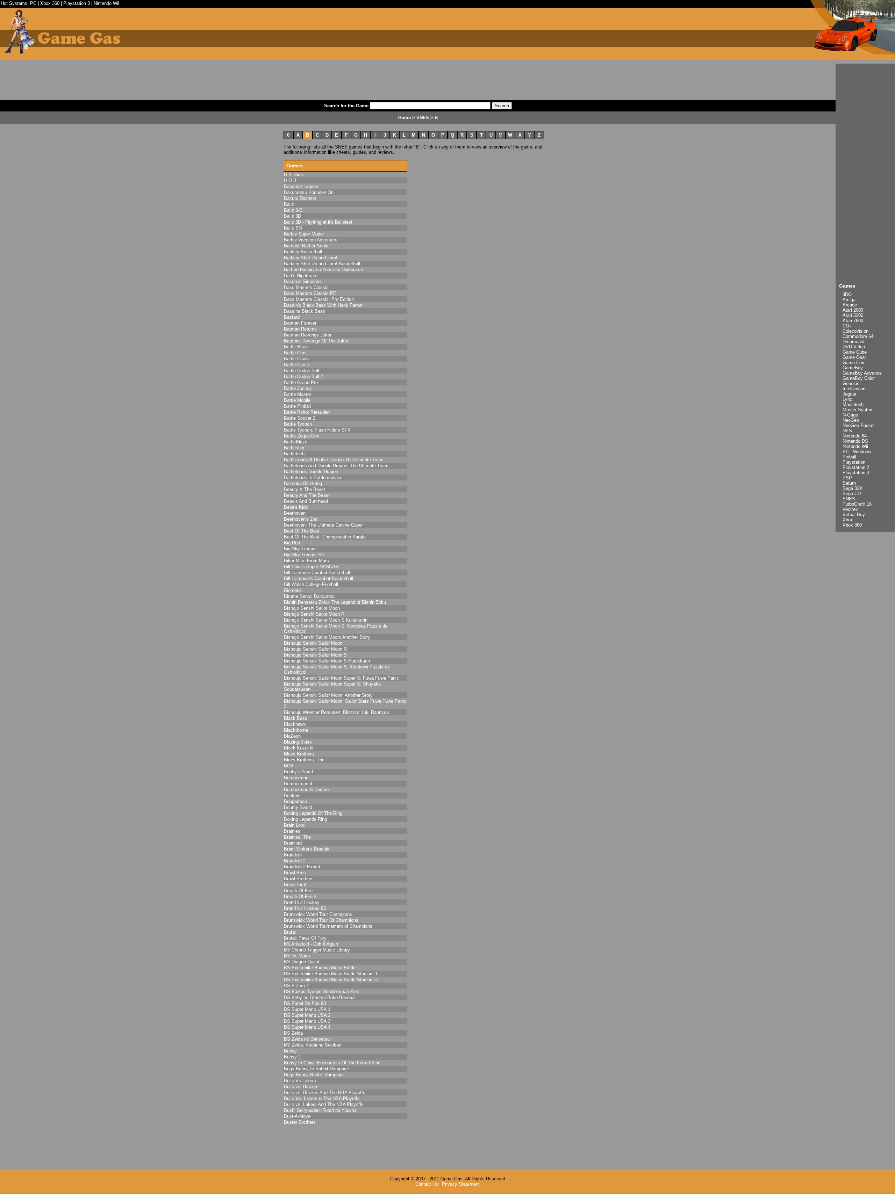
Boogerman (295, 801)
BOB (289, 765)
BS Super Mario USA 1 (307, 1009)
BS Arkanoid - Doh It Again (311, 944)
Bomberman (296, 777)
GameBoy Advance (862, 373)
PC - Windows (857, 451)
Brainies (292, 831)
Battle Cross (296, 364)
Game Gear (854, 357)
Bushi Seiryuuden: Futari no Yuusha (320, 1110)
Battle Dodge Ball (301, 370)
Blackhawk (295, 724)
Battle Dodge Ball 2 (303, 376)
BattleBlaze (295, 441)
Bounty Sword (298, 807)
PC (33, 3)
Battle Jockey (298, 388)
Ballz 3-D (293, 210)
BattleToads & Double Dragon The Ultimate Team (334, 459)
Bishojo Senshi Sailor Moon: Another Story (327, 637)
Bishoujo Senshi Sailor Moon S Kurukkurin (327, 661)
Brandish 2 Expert (302, 866)
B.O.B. (291, 180)
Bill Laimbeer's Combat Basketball (318, 578)
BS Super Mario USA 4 (307, 1027)
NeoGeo (851, 420)
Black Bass (295, 718)
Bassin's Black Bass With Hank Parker (323, 305)
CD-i (847, 325)
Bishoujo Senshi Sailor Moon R (315, 649)
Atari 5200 (853, 315)
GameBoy (853, 367)
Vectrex (850, 509)
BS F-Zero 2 (296, 985)
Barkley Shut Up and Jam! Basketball (322, 263)
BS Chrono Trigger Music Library (317, 950)
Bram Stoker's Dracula (306, 849)
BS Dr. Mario (297, 955)
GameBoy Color (859, 378)
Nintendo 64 (855, 436)
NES (847, 430)
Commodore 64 (858, 336)
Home (404, 117)
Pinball (849, 456)
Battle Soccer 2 (299, 418)
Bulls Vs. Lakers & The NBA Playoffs (322, 1098)
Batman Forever (300, 323)
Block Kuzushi (298, 748)
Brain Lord (294, 825)
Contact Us (426, 1184)
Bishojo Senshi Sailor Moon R (314, 614)
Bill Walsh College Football (311, 584)
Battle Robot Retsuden (307, 412)
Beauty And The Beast (307, 495)
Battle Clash (296, 358)
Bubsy (290, 1051)
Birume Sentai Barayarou (309, 596)
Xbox (848, 519)
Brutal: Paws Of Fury (305, 938)
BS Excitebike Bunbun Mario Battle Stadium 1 (331, 973)
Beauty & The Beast (304, 489)
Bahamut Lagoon (301, 186)
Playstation (854, 462)
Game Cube (855, 352)
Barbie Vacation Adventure (310, 240)
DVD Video (854, 346)
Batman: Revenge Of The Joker (316, 340)
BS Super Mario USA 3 (307, 1021)
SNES (849, 498)
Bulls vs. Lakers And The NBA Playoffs (324, 1104)
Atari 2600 (853, 310)
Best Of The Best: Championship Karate (325, 537)
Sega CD (852, 493)
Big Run (292, 542)
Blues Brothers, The (304, 759)
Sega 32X (852, 488)
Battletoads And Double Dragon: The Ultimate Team (336, 465)
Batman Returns (300, 329)
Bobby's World (298, 771)
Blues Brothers (299, 754)
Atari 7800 (853, 320)
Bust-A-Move (297, 1116)
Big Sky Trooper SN (304, 554)
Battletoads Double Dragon (311, 471)
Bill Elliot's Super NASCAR (311, 566)
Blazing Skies (298, 742)
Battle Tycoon (298, 424)
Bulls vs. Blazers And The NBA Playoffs (324, 1092)
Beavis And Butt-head (306, 501)
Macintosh (853, 404)
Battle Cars (295, 352)
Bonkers (292, 795)
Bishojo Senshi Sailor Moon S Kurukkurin (325, 620)
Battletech (294, 453)
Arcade (850, 304)
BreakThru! (295, 884)
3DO (847, 294)
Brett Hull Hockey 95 (305, 908)
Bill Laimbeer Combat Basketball (317, 572)
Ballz (289, 204)
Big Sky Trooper (300, 548)
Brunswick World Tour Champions (318, 914)
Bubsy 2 (292, 1056)
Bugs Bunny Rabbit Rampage (314, 1074)
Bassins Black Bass (304, 311)
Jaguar (849, 394)
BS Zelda (293, 1033)
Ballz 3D (292, 216)
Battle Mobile (297, 400)
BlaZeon (292, 736)
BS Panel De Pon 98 (305, 1003)
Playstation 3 (76, 3)
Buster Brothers (300, 1122)
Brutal (290, 932)
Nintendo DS (855, 441)
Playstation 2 (856, 467)
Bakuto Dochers (300, 198)
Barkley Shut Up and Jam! (310, 257)
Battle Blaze (296, 346)
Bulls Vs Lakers (300, 1080)
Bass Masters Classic (306, 287)
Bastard (292, 317)
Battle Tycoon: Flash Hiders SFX (317, 430)
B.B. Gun (293, 174)
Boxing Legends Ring (305, 819)
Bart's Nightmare (300, 275)
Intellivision (854, 388)
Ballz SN (293, 228)
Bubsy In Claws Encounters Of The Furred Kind (332, 1062)
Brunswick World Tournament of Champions (328, 926)
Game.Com (854, 362)
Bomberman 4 (298, 783)
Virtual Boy (854, 514)
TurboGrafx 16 (857, 504)
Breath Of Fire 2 (300, 896)
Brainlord (293, 843)
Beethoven (295, 513)
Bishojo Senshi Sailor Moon (312, 608)
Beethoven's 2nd (300, 519)
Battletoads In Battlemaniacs (313, 477)
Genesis (851, 383)
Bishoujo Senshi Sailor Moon (313, 643)
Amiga (849, 299)
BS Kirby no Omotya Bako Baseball (320, 997)
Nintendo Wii (106, 3)
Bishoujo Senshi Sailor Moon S (315, 655)
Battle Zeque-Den (301, 436)
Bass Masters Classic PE (310, 293)
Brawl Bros (295, 872)
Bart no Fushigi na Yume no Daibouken (323, 269)
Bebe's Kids (296, 507)
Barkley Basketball (303, 251)
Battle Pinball (297, 406)
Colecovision (855, 331)
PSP (847, 477)
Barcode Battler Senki (306, 245)
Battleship (294, 447)
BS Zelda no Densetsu (307, 1039)
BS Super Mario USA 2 (307, 1015)
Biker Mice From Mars (306, 560)
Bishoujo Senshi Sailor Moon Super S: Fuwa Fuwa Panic (341, 678)
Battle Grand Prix (301, 382)
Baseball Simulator (303, 281)
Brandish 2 (295, 860)
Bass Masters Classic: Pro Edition (319, 299)
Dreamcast (854, 341)
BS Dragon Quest (302, 961)
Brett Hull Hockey (302, 902)
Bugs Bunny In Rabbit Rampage (316, 1068)
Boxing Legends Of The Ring (313, 813)
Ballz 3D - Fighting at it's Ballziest (318, 222)
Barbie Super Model (304, 234)
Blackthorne (296, 730)
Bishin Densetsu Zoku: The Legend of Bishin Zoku (335, 602)
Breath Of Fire (298, 890)
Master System (858, 409)
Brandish (293, 854)
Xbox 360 (49, 3)
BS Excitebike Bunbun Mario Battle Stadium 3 (331, 979)
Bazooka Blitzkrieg (303, 483)
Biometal (293, 590)
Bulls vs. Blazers (301, 1086)
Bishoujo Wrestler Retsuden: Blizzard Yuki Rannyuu (336, 712)
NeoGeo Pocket (859, 425)
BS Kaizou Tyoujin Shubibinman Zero (321, 991)
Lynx (847, 399)
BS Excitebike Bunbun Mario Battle (320, 967)
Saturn (849, 483)
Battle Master (297, 394)
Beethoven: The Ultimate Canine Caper (323, 525)
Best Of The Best (302, 531)
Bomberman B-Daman (306, 789)
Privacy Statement (461, 1184)
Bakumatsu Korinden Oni (309, 192)
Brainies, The (297, 837)
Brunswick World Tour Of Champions (321, 920)
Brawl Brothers (299, 878)
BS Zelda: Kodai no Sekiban (312, 1045)
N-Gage (850, 415)
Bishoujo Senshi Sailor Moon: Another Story (328, 695)
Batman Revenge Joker (307, 335)
